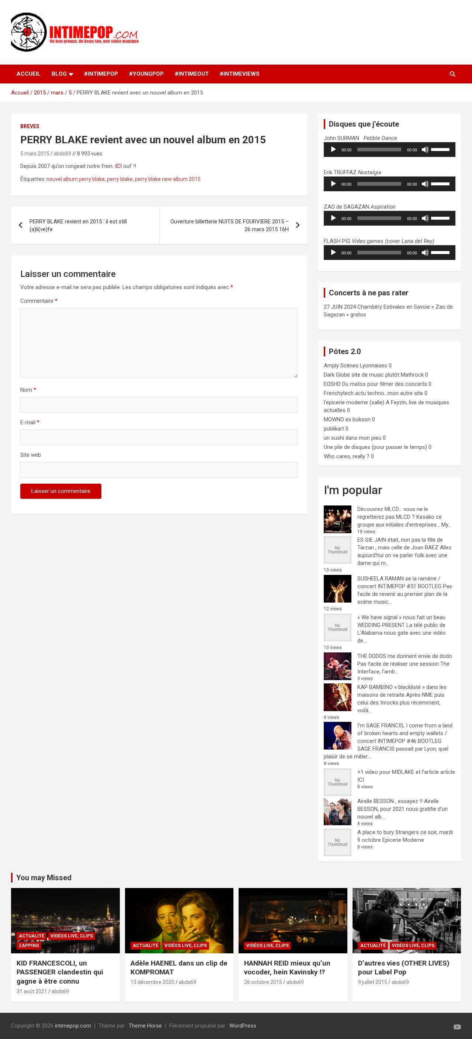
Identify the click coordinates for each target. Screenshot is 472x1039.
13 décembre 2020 (152, 982)
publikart (334, 428)
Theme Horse (145, 1025)
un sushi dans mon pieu (352, 438)
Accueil (29, 74)
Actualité (31, 936)
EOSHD (332, 384)
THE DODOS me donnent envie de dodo (404, 656)
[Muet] (425, 149)
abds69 (62, 154)
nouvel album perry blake (75, 179)
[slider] (441, 148)
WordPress (242, 1025)
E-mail (29, 422)
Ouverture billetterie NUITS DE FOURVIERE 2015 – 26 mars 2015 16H (229, 225)
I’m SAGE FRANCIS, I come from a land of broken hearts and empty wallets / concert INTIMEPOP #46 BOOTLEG (404, 733)
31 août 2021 (32, 991)
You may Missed (44, 877)
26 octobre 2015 (263, 982)
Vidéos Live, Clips (72, 936)
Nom (28, 390)
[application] (389, 149)
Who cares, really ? (346, 456)
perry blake (120, 179)
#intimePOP (101, 74)
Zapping (29, 945)
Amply (331, 365)
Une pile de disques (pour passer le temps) (375, 447)
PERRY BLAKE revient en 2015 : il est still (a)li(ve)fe (78, 225)
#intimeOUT (192, 74)
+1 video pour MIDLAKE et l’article (398, 772)
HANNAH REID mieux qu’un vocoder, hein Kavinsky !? (287, 968)
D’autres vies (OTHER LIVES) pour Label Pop (404, 968)
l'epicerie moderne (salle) (354, 402)
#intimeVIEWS (240, 74)
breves (29, 126)
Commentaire (39, 301)
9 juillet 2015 (372, 982)
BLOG (59, 74)
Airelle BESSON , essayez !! (390, 801)
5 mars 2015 (34, 154)
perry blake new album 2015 (168, 179)
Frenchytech (339, 393)
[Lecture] (333, 149)
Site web (30, 455)
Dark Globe (337, 374)
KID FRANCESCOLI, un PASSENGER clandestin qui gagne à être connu (60, 972)
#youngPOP (146, 74)
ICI (118, 166)
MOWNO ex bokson (347, 419)
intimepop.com (73, 1025)
